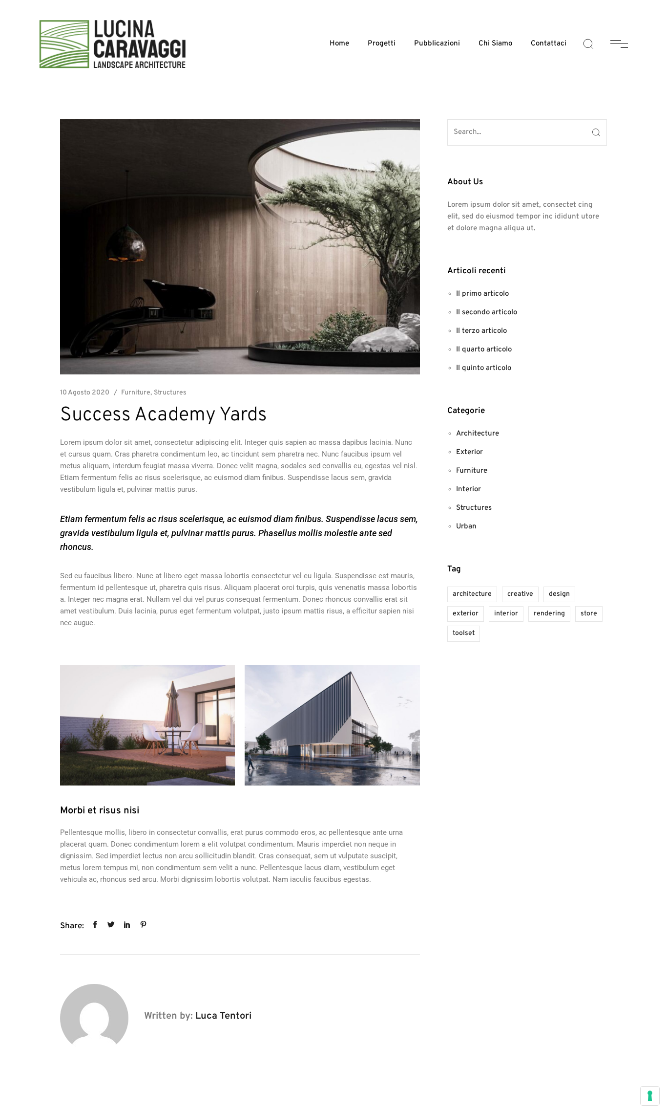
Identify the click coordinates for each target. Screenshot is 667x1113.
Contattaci (548, 43)
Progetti (382, 43)
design (559, 594)
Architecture (477, 433)
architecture (472, 594)
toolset (464, 633)
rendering (549, 614)
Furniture (135, 393)
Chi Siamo (495, 43)
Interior (468, 489)
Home (339, 43)
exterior (466, 614)
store (589, 614)
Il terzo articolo (481, 331)
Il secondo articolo (486, 312)
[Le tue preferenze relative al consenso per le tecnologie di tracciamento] (650, 1096)
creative (520, 594)
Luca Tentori (223, 1016)
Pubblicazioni (437, 43)
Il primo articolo (482, 294)
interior (506, 614)
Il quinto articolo (483, 368)
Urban (466, 526)
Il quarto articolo (484, 349)
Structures (170, 393)
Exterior (469, 452)
